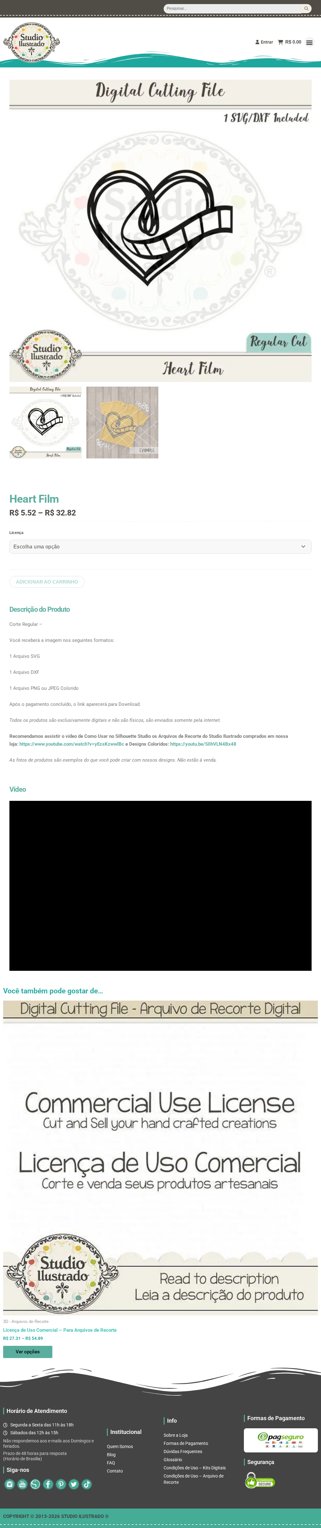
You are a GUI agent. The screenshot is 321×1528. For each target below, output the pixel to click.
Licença (16, 533)
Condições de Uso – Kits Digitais (195, 1467)
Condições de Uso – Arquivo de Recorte (194, 1479)
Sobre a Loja (176, 1435)
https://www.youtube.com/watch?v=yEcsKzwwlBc (71, 744)
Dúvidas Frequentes (183, 1451)
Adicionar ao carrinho (47, 581)
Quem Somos (120, 1446)
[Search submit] (306, 8)
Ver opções (28, 1352)
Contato (115, 1470)
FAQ (111, 1462)
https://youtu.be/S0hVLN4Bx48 (203, 744)
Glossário (173, 1459)
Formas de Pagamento (186, 1443)
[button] (309, 42)
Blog (111, 1454)
